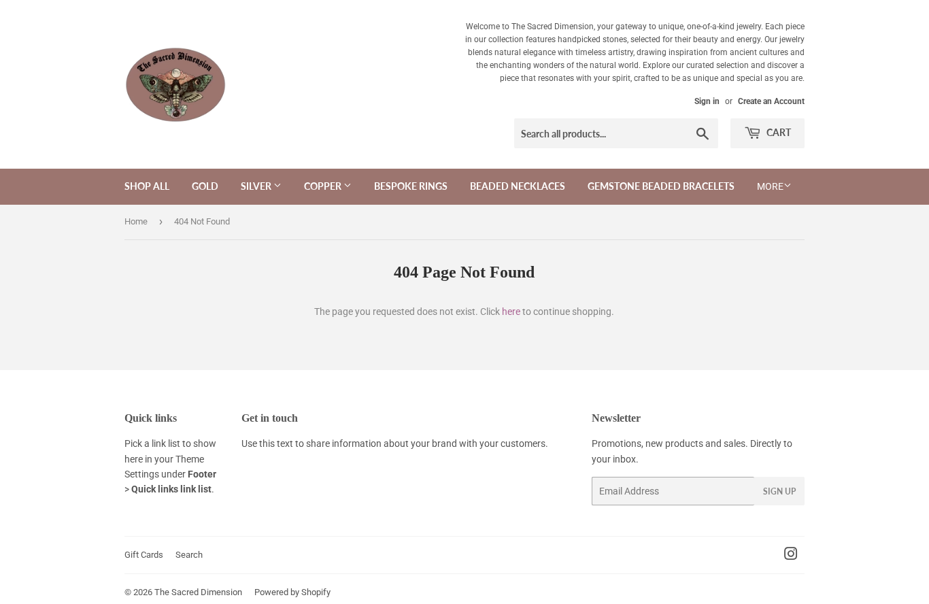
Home (136, 221)
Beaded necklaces (517, 186)
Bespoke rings (410, 186)
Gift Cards (143, 555)
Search (189, 555)
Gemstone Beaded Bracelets (661, 186)
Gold (205, 186)
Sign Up (779, 491)
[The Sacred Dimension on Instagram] (791, 555)
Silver (257, 186)
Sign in (707, 101)
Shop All (146, 186)
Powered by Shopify (292, 592)
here (511, 311)
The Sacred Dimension (198, 592)
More (770, 186)
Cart (777, 132)
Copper (323, 186)
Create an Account (771, 101)
